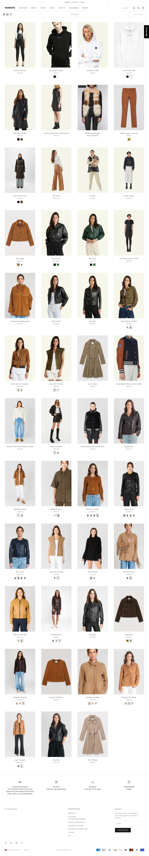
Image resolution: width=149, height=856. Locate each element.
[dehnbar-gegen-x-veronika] (129, 139)
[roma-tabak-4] (21, 264)
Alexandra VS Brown (20, 697)
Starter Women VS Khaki (129, 321)
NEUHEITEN (23, 8)
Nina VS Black (92, 572)
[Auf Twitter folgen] (11, 843)
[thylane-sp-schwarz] (54, 452)
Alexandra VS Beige (92, 697)
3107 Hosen (56, 196)
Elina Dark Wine (56, 635)
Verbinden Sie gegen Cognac (20, 321)
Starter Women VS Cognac (20, 384)
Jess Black (92, 635)
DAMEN (43, 8)
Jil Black (92, 196)
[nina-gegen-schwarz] (91, 578)
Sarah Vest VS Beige (56, 572)
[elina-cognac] (56, 640)
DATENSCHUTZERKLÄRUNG (76, 822)
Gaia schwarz (56, 259)
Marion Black (129, 509)
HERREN (34, 8)
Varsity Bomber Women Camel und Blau (129, 384)
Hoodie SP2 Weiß (129, 70)
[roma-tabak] (18, 264)
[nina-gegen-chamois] (94, 578)
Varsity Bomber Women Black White (92, 446)
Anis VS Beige (92, 760)
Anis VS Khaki (92, 384)
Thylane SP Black (56, 446)
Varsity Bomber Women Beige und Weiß (20, 446)
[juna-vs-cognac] (21, 766)
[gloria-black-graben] (18, 139)
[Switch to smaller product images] (7, 14)
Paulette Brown (129, 446)
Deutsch (125, 8)
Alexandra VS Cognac (129, 697)
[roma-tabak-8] (20, 703)
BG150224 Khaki (56, 509)
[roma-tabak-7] (16, 703)
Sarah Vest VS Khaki (56, 384)
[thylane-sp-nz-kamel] (58, 452)
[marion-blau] (91, 515)
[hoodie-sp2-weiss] (58, 76)
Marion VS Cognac (92, 509)
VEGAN (52, 8)
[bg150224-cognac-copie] (21, 515)
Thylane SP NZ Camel (20, 635)
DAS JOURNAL (74, 8)
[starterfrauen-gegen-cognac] (127, 327)
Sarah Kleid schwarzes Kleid (129, 259)
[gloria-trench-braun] (21, 139)
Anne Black (92, 321)
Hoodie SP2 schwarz (56, 70)
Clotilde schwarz (129, 196)
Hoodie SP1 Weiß (93, 70)
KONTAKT (86, 8)
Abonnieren (123, 830)
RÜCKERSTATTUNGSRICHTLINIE (78, 829)
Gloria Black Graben (20, 133)
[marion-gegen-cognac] (97, 515)
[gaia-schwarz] (54, 264)
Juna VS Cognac (20, 760)
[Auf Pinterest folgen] (22, 843)
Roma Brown (129, 635)
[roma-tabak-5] (23, 703)
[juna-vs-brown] (18, 766)
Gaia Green (92, 259)
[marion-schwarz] (87, 515)
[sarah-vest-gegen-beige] (58, 390)
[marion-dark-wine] (94, 515)
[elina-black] (53, 640)
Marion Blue (20, 572)
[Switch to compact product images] (11, 14)
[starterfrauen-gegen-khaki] (130, 327)
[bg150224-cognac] (18, 515)
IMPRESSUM (72, 813)
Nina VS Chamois (129, 572)
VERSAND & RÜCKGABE (75, 826)
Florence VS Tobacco (56, 697)
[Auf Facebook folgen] (6, 843)
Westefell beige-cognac (92, 133)
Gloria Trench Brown (20, 196)
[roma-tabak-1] (59, 640)
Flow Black (56, 760)
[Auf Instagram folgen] (16, 843)
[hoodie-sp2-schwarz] (54, 76)
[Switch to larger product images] (4, 14)
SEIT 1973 (62, 8)
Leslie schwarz (56, 321)
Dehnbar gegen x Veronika (129, 133)
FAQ (69, 836)
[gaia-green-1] (58, 264)
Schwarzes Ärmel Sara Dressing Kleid (56, 133)
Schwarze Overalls (20, 70)
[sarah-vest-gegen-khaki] (54, 390)
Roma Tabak (20, 259)
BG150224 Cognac (20, 509)
